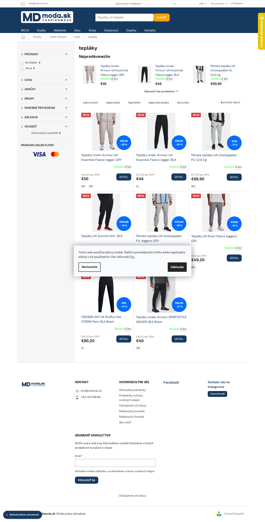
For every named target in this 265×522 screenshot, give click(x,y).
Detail (123, 177)
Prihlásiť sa (86, 480)
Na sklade (32, 63)
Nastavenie (89, 267)
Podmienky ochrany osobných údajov (131, 398)
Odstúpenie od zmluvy (132, 406)
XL (137, 186)
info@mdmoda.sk (91, 391)
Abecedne (183, 103)
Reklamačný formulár (131, 417)
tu (132, 257)
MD (91, 186)
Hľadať (162, 17)
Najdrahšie (134, 103)
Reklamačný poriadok (132, 411)
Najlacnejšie (113, 103)
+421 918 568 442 (91, 397)
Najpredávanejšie (159, 103)
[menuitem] (25, 31)
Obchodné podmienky (128, 4)
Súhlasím (177, 267)
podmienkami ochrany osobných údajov (131, 471)
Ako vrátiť (125, 422)
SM (83, 186)
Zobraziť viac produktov (159, 91)
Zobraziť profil (217, 394)
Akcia (30, 68)
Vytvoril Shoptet (234, 514)
